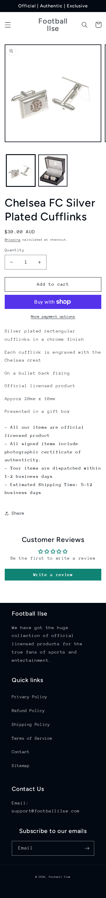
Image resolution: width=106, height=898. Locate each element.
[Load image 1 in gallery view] (20, 170)
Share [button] (18, 513)
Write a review (53, 574)
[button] (7, 24)
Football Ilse (60, 876)
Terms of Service (32, 738)
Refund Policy (28, 710)
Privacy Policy (29, 696)
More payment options (53, 317)
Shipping (13, 240)
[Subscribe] (87, 848)
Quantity (14, 250)
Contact (20, 751)
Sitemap (20, 765)
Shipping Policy (31, 724)
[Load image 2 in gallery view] (52, 170)
